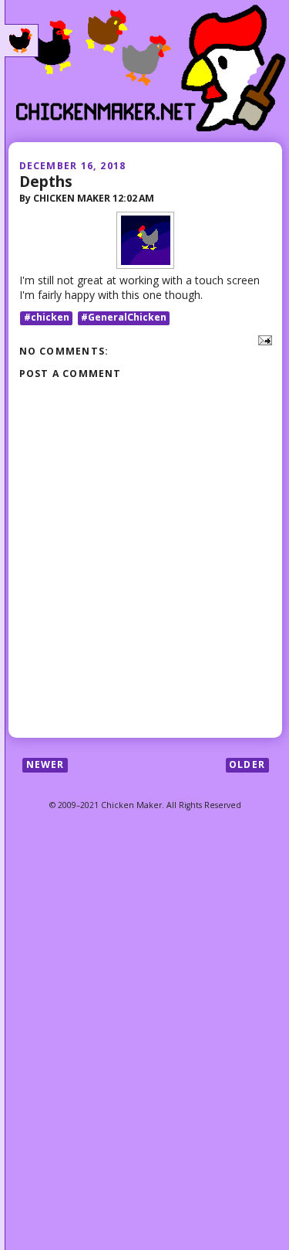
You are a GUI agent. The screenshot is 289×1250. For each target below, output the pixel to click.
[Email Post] (262, 338)
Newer (45, 764)
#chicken (46, 317)
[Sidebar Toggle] (22, 41)
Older (247, 764)
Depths (45, 181)
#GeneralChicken (123, 317)
